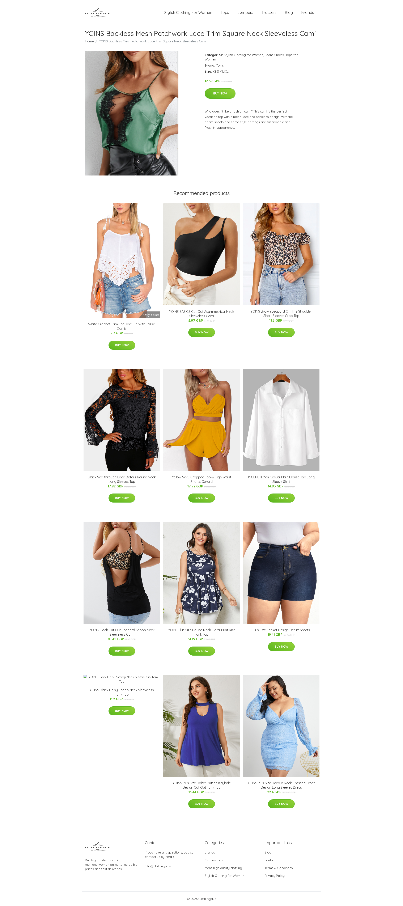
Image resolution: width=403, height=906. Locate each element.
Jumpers (245, 12)
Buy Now (220, 93)
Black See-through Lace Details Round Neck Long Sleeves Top (122, 479)
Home (89, 41)
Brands (307, 12)
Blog (289, 12)
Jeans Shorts (274, 55)
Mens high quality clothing (223, 868)
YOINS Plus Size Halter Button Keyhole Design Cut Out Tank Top (202, 785)
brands (210, 852)
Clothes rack (214, 860)
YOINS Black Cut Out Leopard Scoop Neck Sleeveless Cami (121, 632)
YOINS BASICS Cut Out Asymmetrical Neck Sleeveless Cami (201, 313)
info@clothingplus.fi (159, 866)
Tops (225, 12)
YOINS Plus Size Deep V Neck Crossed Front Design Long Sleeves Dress (281, 785)
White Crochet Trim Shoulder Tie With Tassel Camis (122, 326)
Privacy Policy (274, 876)
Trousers (269, 12)
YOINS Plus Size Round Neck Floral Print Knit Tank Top (201, 632)
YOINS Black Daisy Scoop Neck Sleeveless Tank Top (122, 692)
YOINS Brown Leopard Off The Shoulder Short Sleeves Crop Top (281, 313)
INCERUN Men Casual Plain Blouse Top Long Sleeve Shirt (281, 479)
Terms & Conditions (278, 868)
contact (270, 860)
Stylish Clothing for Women (243, 55)
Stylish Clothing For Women (188, 12)
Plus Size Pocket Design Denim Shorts (281, 630)
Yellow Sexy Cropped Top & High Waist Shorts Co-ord (201, 479)
